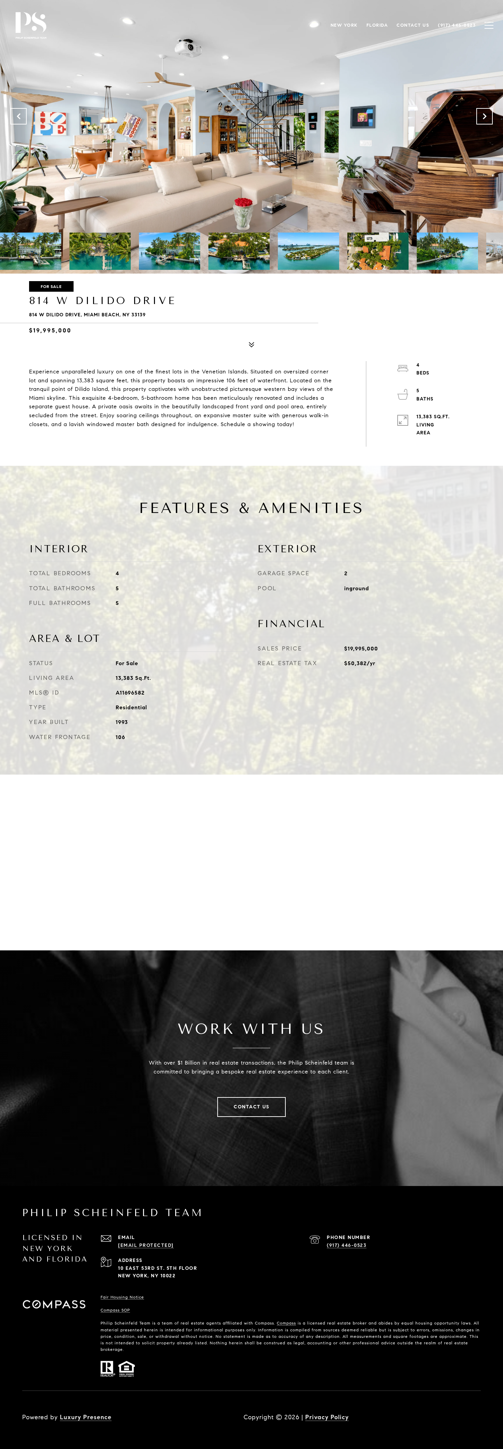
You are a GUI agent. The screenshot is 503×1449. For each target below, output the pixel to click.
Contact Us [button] (251, 1107)
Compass (286, 1323)
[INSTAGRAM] (455, 1417)
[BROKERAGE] (474, 1417)
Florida (377, 25)
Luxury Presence (86, 1417)
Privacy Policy (327, 1417)
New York (344, 25)
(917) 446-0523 (346, 1245)
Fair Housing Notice (122, 1297)
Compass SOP (115, 1310)
